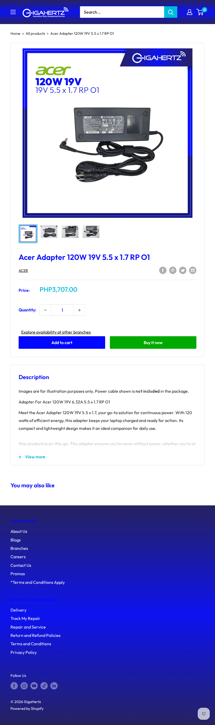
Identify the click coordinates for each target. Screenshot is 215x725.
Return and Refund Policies (35, 635)
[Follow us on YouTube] (34, 685)
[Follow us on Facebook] (14, 685)
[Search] (170, 12)
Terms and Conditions (30, 643)
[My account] (189, 12)
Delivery (18, 610)
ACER (23, 270)
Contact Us (20, 565)
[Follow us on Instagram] (24, 685)
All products (35, 33)
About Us (18, 531)
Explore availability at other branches (56, 332)
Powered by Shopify (27, 708)
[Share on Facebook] (162, 270)
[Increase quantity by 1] (79, 310)
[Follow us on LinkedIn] (54, 685)
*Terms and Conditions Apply (37, 582)
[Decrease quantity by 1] (45, 310)
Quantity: (27, 309)
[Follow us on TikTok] (44, 685)
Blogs (15, 540)
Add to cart (61, 342)
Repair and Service (28, 627)
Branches (19, 548)
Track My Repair (25, 618)
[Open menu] (13, 12)
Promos (17, 573)
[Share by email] (192, 270)
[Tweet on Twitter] (182, 270)
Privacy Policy (23, 652)
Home (15, 33)
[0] (200, 12)
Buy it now (153, 342)
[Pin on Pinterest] (172, 270)
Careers (18, 556)
